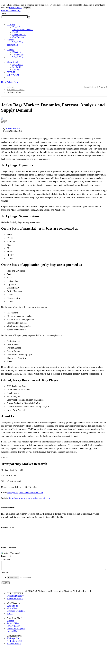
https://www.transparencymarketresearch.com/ (29, 498)
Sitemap (10, 621)
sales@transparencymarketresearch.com (25, 492)
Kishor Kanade (13, 128)
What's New (17, 27)
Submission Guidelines (22, 29)
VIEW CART (13, 75)
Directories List (19, 34)
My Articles (17, 64)
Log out (15, 69)
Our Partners (18, 37)
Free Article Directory (11, 10)
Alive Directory (14, 643)
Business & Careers (15, 89)
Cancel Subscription (16, 628)
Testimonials (12, 45)
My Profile (17, 67)
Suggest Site (12, 606)
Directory (11, 24)
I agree (27, 8)
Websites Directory (15, 596)
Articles (10, 39)
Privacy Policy (15, 7)
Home (4, 82)
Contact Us (12, 631)
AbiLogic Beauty (14, 641)
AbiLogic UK (13, 638)
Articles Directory (15, 598)
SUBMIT (11, 72)
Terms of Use (13, 623)
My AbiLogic (13, 62)
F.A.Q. (15, 32)
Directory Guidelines (16, 611)
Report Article (90, 87)
